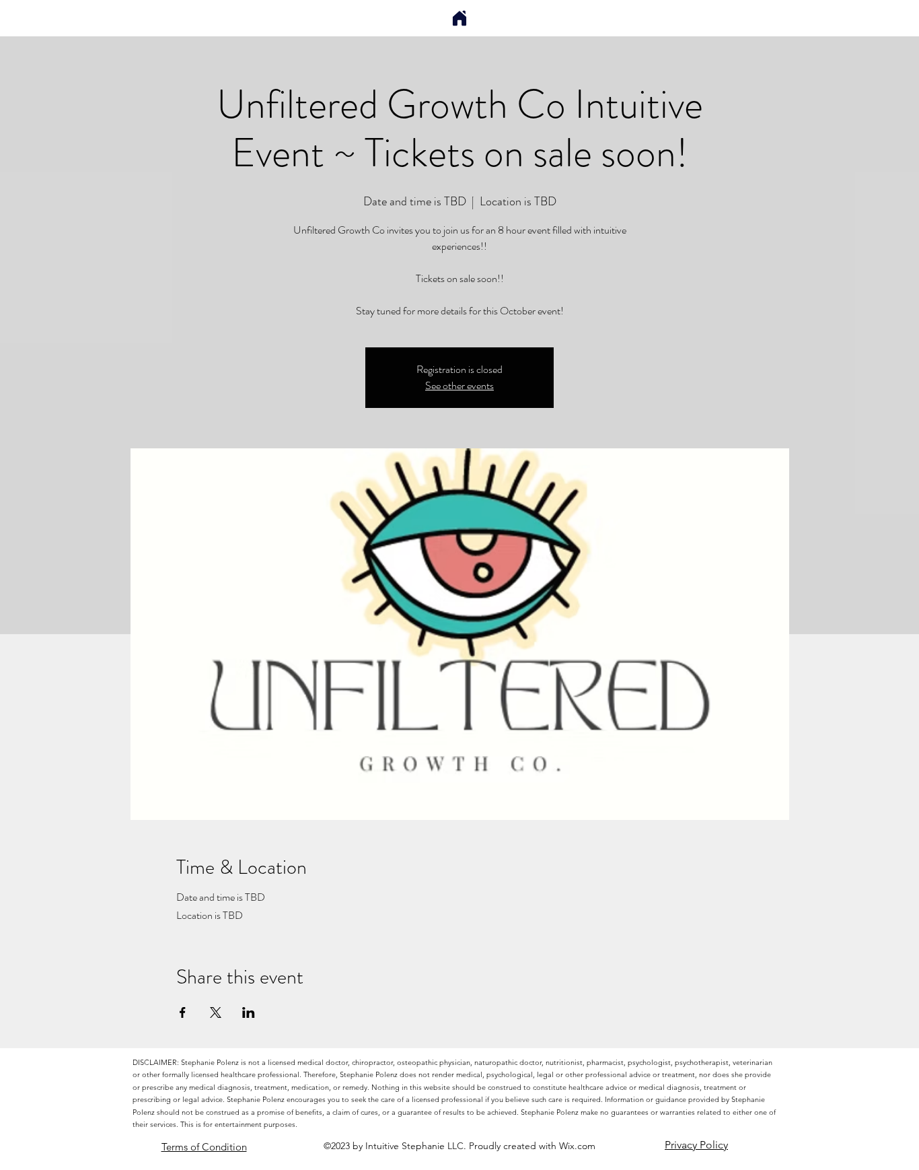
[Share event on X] (215, 1012)
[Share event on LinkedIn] (248, 1012)
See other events (459, 385)
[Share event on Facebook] (182, 1012)
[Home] (459, 18)
